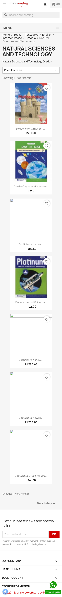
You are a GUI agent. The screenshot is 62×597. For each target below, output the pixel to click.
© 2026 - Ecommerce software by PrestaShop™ (31, 592)
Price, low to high (31, 70)
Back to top (46, 503)
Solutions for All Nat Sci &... (31, 128)
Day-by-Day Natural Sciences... (31, 186)
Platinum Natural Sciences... (31, 302)
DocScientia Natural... (31, 244)
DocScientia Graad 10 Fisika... (31, 475)
